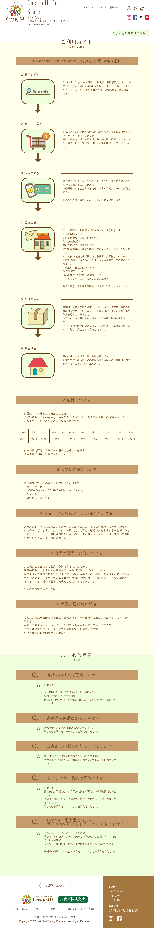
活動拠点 (116, 900)
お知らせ (103, 7)
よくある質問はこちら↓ (131, 33)
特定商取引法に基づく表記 (81, 909)
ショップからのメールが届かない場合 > (86, 278)
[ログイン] (135, 8)
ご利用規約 (21, 909)
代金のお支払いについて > (79, 267)
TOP (112, 886)
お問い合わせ (55, 885)
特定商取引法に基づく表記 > (41, 589)
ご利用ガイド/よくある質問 (123, 910)
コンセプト (118, 891)
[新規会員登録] (129, 8)
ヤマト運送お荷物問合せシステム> (44, 632)
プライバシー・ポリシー (47, 909)
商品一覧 (116, 895)
